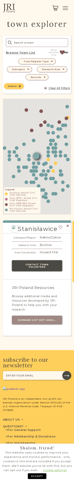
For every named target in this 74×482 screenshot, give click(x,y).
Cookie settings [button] (55, 470)
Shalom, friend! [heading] (37, 448)
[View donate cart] (55, 8)
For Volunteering (21, 443)
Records (36, 77)
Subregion (18, 69)
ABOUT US (12, 419)
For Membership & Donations (31, 436)
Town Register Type (36, 61)
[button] (48, 148)
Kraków (12, 86)
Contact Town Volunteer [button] (37, 265)
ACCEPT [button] (37, 476)
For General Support (24, 430)
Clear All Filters (59, 88)
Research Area (51, 69)
